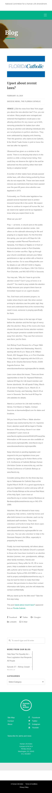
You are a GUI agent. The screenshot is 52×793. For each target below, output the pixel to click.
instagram (36, 724)
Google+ (37, 617)
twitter (34, 721)
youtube (35, 728)
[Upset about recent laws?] (26, 66)
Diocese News (13, 101)
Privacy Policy (24, 787)
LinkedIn (13, 622)
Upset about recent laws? (25, 605)
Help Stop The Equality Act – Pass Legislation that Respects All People (19, 657)
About (10, 724)
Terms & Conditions (31, 784)
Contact (11, 721)
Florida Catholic (19, 608)
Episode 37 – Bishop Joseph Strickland (18, 668)
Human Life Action (17, 784)
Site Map (11, 718)
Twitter (25, 617)
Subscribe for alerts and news (19, 736)
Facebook (13, 617)
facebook (36, 718)
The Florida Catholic (31, 101)
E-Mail (24, 622)
